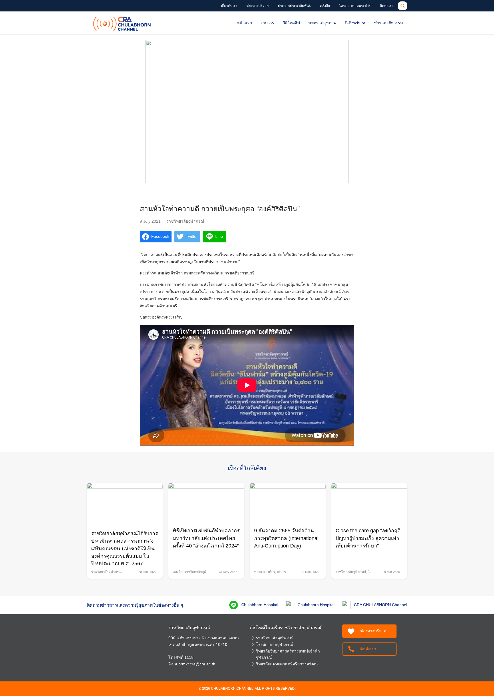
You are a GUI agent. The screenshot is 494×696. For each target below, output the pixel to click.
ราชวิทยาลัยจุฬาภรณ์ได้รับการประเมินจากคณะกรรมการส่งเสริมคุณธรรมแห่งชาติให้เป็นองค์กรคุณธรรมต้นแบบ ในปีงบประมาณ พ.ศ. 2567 (124, 548)
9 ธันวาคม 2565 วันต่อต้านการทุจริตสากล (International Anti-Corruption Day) (286, 538)
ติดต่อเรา (386, 6)
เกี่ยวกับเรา (229, 6)
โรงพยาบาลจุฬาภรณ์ (274, 644)
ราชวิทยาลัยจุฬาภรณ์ (185, 221)
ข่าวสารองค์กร (264, 572)
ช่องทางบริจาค (257, 6)
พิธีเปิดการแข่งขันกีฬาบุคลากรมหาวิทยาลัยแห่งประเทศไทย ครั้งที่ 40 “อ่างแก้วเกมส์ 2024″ (206, 538)
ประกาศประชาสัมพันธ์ (294, 6)
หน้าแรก (244, 23)
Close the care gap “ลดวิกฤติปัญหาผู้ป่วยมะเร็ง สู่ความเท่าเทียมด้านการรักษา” (368, 538)
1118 (189, 657)
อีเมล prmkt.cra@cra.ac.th (191, 664)
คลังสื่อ (325, 6)
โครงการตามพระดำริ (354, 6)
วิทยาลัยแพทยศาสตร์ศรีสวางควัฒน (287, 664)
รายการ (267, 23)
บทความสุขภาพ (322, 23)
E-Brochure (355, 23)
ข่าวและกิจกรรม (388, 23)
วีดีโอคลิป (291, 23)
